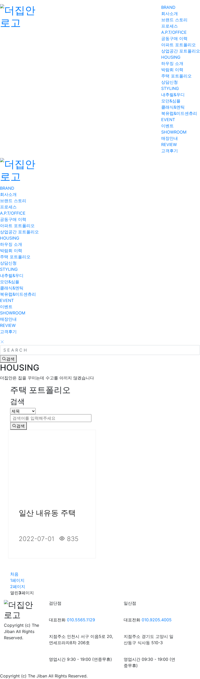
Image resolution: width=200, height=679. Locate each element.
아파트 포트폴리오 (178, 44)
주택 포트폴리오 (176, 75)
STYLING (170, 88)
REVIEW (169, 144)
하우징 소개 (172, 63)
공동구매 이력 (174, 38)
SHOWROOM (173, 132)
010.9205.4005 (157, 619)
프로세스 (169, 26)
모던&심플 (170, 100)
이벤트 (167, 125)
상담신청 (169, 82)
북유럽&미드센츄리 (179, 113)
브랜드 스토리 (174, 19)
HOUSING (170, 57)
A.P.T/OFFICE (174, 32)
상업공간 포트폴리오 (180, 51)
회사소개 (169, 13)
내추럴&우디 (173, 94)
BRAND (168, 7)
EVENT (168, 119)
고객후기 (169, 150)
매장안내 (169, 138)
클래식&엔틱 (173, 107)
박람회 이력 (172, 69)
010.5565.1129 (81, 619)
